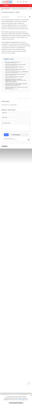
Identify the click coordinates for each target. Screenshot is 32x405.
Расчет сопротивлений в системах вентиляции (15, 75)
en (30, 5)
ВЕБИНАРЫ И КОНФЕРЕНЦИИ (19, 8)
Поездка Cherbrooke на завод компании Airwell (15, 70)
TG (18, 1)
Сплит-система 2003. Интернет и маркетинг (14, 77)
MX (26, 1)
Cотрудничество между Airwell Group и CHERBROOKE (16, 72)
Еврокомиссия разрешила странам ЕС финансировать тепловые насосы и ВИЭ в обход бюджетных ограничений (15, 81)
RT (23, 1)
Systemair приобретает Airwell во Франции (14, 67)
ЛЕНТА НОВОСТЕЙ (5, 8)
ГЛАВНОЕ (6, 5)
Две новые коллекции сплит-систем (12, 62)
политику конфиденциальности (20, 399)
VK (21, 1)
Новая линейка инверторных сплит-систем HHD (15, 65)
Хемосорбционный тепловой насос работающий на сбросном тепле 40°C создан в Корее (16, 84)
